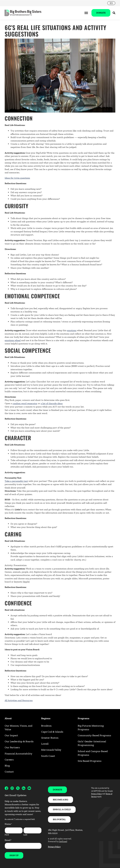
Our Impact (11, 735)
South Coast (48, 756)
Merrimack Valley (51, 749)
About (8, 718)
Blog (7, 765)
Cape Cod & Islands (52, 731)
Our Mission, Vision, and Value (18, 727)
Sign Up (14, 855)
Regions (45, 718)
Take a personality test (16, 481)
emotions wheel (13, 340)
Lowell (45, 743)
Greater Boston (49, 737)
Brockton (46, 725)
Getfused (63, 841)
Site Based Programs (89, 761)
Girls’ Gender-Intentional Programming (92, 743)
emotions (71, 330)
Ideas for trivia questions (17, 178)
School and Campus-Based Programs (93, 753)
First (7, 835)
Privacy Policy (54, 847)
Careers (9, 759)
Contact (9, 771)
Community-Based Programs (94, 735)
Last (25, 835)
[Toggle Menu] (86, 13)
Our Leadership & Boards (19, 741)
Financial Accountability (18, 753)
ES (111, 3)
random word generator (25, 403)
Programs (83, 718)
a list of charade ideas (52, 403)
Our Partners (12, 747)
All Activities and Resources (19, 700)
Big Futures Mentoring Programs (91, 727)
